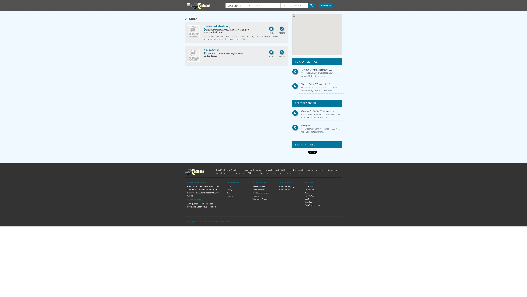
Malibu (212, 206)
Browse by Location (286, 190)
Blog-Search (309, 193)
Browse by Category (286, 186)
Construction (193, 186)
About (228, 186)
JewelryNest (306, 125)
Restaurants (192, 192)
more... (323, 76)
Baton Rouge (202, 206)
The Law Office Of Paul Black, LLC (315, 84)
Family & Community (207, 189)
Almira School (212, 50)
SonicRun (308, 202)
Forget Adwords (259, 190)
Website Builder (259, 186)
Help (228, 193)
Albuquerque (193, 203)
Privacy (229, 190)
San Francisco (207, 203)
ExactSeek (308, 186)
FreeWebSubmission (312, 205)
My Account (326, 5)
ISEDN (307, 199)
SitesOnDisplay (310, 196)
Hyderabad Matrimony (217, 26)
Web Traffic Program (260, 199)
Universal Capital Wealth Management (317, 111)
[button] (188, 4)
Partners (229, 196)
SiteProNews (309, 190)
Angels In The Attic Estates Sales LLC (316, 69)
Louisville (191, 206)
